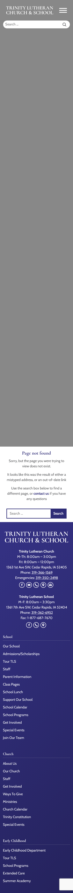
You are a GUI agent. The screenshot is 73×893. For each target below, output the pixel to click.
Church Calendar (15, 809)
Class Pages (11, 684)
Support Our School (18, 699)
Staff (6, 779)
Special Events (13, 824)
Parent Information (17, 677)
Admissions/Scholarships (21, 654)
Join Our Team (13, 738)
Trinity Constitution (17, 817)
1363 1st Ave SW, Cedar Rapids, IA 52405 (36, 567)
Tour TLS (9, 661)
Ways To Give (13, 794)
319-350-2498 (47, 578)
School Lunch (13, 692)
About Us (10, 763)
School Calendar (15, 707)
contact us (41, 493)
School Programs (15, 715)
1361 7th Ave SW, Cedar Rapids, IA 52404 (36, 607)
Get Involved (12, 786)
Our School (11, 646)
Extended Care (14, 873)
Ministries (10, 802)
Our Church (11, 771)
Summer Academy (17, 881)
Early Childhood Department (24, 850)
